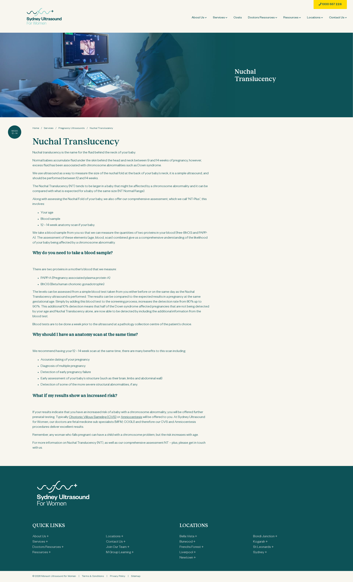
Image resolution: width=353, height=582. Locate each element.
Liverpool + (188, 553)
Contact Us (337, 18)
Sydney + (260, 553)
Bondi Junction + (265, 537)
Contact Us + (116, 542)
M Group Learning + (120, 553)
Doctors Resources (261, 18)
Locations (314, 18)
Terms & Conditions (93, 576)
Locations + (114, 537)
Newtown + (188, 558)
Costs (237, 18)
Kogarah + (260, 542)
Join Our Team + (118, 547)
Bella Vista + (188, 537)
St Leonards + (263, 547)
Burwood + (187, 542)
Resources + (41, 553)
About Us (198, 18)
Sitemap (135, 576)
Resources (291, 18)
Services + (40, 542)
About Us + (40, 537)
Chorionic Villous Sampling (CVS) (92, 417)
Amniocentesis (131, 417)
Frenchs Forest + (192, 547)
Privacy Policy (117, 576)
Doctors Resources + (48, 547)
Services (219, 18)
